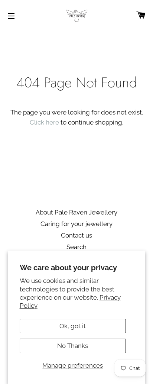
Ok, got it (72, 326)
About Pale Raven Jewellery (76, 212)
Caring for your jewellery (76, 224)
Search (76, 247)
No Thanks (72, 345)
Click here (44, 122)
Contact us (76, 235)
